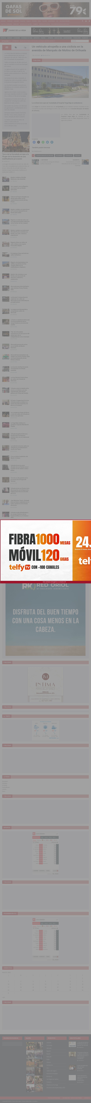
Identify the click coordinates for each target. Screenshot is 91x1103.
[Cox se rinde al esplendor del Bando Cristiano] (5, 458)
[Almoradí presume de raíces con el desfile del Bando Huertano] (5, 346)
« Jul (3, 997)
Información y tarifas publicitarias (72, 1098)
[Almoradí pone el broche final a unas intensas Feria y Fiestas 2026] (5, 288)
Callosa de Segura (64, 21)
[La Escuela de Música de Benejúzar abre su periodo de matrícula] (72, 1044)
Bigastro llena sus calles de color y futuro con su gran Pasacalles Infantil (19, 244)
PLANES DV (85, 38)
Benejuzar (16, 24)
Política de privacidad (54, 1098)
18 (21, 987)
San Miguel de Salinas (26, 24)
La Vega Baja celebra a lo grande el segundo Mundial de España (20, 424)
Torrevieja (9, 21)
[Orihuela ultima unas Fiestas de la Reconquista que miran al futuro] (5, 537)
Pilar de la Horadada (6, 24)
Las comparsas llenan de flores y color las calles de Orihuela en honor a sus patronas (20, 414)
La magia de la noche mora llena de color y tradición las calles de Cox (19, 526)
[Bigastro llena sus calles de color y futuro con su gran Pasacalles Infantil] (5, 244)
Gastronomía (68, 38)
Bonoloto (5, 781)
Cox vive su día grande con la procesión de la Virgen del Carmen (19, 479)
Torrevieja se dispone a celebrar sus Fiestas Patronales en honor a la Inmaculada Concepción (82, 1055)
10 (8, 984)
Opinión (50, 38)
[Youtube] (86, 21)
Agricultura (58, 38)
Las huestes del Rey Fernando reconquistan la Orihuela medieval (19, 368)
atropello (69, 155)
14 (58, 984)
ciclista (77, 155)
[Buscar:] (80, 41)
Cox (57, 21)
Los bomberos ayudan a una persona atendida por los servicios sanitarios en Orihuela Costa (15, 87)
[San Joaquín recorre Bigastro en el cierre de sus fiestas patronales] (5, 188)
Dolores (44, 21)
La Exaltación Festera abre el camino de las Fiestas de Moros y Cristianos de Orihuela (20, 547)
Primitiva (4, 783)
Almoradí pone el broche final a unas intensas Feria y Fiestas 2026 (20, 288)
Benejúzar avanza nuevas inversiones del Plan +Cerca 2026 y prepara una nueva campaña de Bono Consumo (15, 115)
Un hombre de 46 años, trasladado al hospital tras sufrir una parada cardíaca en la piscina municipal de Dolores (15, 80)
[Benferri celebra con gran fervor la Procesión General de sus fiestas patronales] (5, 211)
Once (3, 791)
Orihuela (3, 21)
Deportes (36, 38)
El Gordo (4, 785)
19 (33, 987)
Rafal (39, 21)
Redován (34, 21)
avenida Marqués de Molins (44, 155)
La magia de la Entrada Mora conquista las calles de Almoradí (19, 311)
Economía (17, 38)
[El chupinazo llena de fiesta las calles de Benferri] (5, 255)
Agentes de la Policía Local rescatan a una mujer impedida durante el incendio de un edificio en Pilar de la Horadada (15, 94)
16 (82, 984)
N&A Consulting (33, 1101)
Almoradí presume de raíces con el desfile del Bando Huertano (19, 346)
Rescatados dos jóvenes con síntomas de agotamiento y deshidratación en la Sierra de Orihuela (15, 108)
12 (33, 984)
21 (58, 987)
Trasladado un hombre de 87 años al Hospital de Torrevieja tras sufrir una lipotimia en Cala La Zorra (15, 101)
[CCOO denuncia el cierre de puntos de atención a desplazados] (72, 1077)
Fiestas (43, 38)
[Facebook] (82, 21)
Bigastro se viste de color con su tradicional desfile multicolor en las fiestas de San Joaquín (20, 221)
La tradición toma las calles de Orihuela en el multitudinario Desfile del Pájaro (20, 447)
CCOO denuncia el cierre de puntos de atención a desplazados (82, 1078)
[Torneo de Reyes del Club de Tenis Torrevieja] (72, 1067)
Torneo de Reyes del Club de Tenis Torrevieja (82, 1067)
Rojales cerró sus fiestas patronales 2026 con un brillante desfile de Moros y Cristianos (20, 558)
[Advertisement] (46, 125)
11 (21, 984)
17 (8, 987)
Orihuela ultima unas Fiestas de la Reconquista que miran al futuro (20, 537)
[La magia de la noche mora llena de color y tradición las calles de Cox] (5, 527)
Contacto (87, 1098)
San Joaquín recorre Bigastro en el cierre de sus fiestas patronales (19, 188)
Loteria (4, 789)
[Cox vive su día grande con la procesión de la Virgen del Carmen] (5, 479)
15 (70, 984)
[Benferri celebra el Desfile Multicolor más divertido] (5, 179)
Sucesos (9, 38)
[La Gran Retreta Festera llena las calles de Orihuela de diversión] (5, 379)
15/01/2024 (37, 55)
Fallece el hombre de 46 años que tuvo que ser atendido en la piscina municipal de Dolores (15, 64)
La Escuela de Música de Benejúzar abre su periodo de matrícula (82, 1044)
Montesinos (51, 21)
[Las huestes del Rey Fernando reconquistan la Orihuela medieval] (5, 369)
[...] (13, 172)
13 (45, 984)
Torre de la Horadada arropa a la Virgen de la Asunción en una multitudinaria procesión (15, 156)
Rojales (29, 21)
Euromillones (6, 787)
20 (45, 987)
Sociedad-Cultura (26, 38)
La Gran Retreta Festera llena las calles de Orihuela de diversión (19, 379)
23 (82, 987)
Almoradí (16, 21)
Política (3, 38)
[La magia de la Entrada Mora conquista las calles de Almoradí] (5, 311)
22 (70, 987)
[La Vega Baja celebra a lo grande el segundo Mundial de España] (5, 424)
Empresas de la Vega (44, 24)
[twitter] (89, 21)
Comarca (35, 24)
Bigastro (22, 21)
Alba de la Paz (46, 55)
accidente (59, 155)
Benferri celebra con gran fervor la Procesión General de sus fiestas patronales (20, 211)
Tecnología (77, 38)
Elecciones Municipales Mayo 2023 (60, 24)
